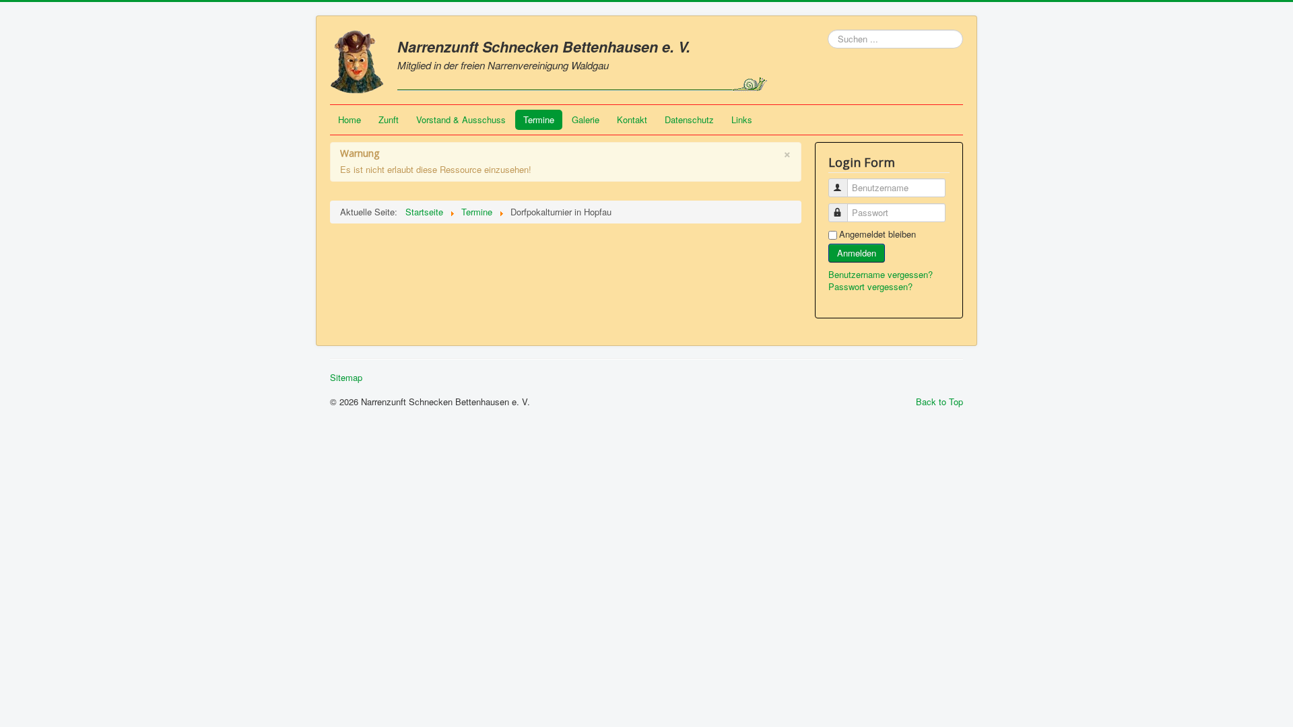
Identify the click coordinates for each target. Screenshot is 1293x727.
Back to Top (939, 401)
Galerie (585, 119)
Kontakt (632, 119)
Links (741, 119)
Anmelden (856, 252)
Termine (538, 119)
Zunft (388, 119)
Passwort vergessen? (870, 286)
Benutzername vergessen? (880, 274)
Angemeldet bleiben (877, 234)
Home (349, 119)
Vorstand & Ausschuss (461, 119)
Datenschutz (689, 119)
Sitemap (346, 378)
